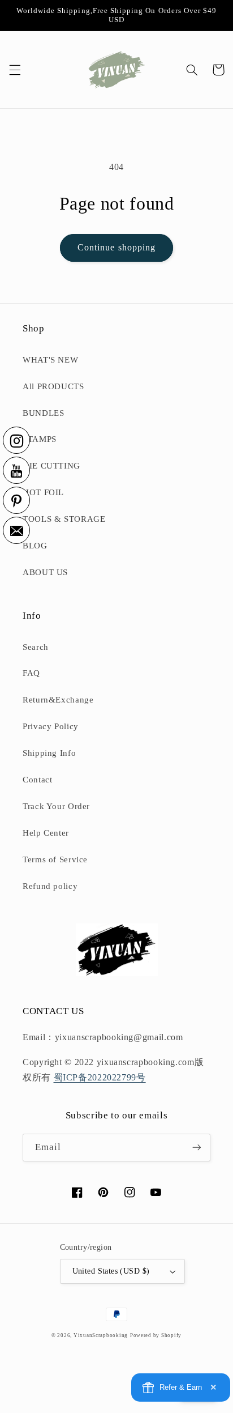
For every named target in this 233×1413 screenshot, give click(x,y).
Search (36, 647)
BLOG (35, 545)
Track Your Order (56, 806)
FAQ (31, 673)
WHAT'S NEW (50, 359)
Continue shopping (116, 247)
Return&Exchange (58, 699)
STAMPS (40, 439)
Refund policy (50, 886)
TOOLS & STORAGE (64, 519)
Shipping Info (49, 752)
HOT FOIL (43, 492)
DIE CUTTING (51, 465)
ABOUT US (45, 572)
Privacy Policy (51, 726)
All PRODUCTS (53, 386)
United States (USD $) (111, 1271)
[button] (15, 70)
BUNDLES (43, 413)
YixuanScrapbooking (101, 1335)
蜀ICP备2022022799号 (100, 1077)
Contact (37, 779)
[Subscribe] (197, 1147)
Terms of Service (55, 859)
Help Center (46, 832)
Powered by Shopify (156, 1335)
